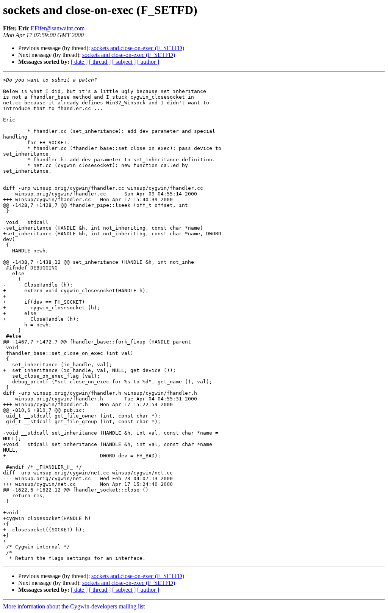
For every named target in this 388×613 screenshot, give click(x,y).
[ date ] (79, 61)
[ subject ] (124, 61)
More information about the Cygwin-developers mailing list (74, 606)
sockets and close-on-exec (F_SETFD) (137, 48)
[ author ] (148, 61)
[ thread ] (100, 61)
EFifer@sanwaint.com (57, 28)
